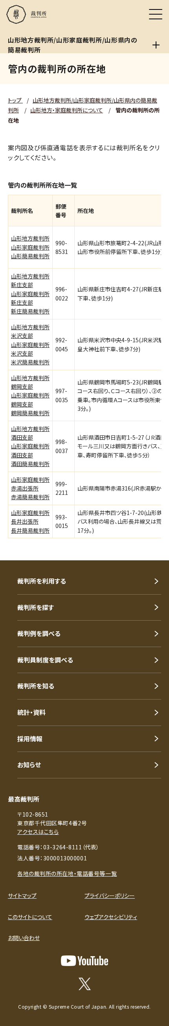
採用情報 (29, 738)
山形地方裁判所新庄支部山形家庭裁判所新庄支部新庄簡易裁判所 (30, 293)
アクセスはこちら (38, 832)
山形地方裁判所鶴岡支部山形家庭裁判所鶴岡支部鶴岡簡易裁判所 (30, 395)
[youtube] (84, 960)
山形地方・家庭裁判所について (66, 110)
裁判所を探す (35, 607)
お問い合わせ (24, 938)
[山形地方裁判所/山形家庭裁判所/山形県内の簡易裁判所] (156, 45)
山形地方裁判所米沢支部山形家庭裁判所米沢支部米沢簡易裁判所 (30, 344)
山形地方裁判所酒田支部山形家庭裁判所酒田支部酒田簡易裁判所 (30, 446)
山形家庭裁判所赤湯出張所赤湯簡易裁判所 (30, 488)
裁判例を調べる (39, 633)
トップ (15, 100)
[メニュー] (156, 14)
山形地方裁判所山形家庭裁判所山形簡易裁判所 (30, 247)
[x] (85, 983)
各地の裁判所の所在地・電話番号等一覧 (67, 873)
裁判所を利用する (41, 581)
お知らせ (29, 764)
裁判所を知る (35, 685)
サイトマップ (22, 895)
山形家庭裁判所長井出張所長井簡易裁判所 (30, 521)
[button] (152, 549)
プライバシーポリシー (109, 895)
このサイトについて (30, 917)
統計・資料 (31, 712)
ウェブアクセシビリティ (110, 917)
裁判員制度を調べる (45, 659)
